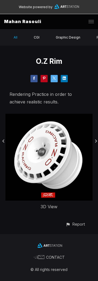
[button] (75, 224)
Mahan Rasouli (22, 21)
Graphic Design (68, 37)
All (15, 37)
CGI (36, 37)
